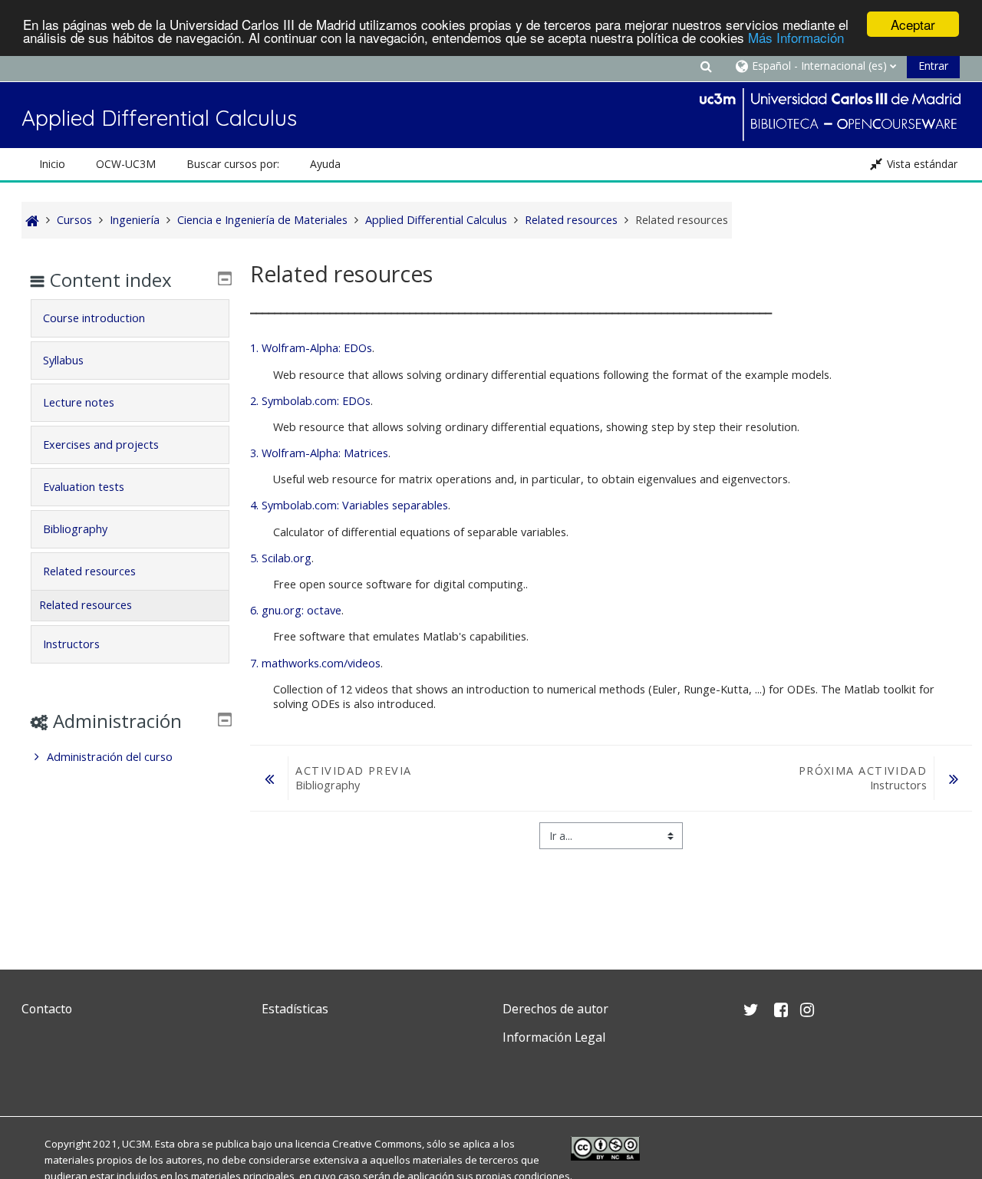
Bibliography (75, 529)
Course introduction (94, 318)
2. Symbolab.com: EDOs (310, 401)
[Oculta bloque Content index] (225, 278)
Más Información (796, 38)
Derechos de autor (555, 1008)
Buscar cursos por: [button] (232, 163)
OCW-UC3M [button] (126, 163)
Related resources (89, 571)
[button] (706, 65)
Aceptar (913, 24)
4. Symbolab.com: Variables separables (349, 505)
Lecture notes (78, 402)
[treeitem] (130, 757)
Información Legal (554, 1037)
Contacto (46, 1008)
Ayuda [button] (325, 163)
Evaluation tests (83, 486)
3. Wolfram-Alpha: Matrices (319, 453)
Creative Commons (377, 1144)
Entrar (933, 65)
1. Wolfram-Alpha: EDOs (311, 348)
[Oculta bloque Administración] (225, 719)
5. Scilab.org (280, 558)
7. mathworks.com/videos (315, 663)
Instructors (71, 644)
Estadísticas (295, 1008)
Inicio (52, 163)
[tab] (129, 318)
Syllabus (63, 360)
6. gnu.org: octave (295, 610)
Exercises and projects (101, 444)
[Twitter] (36, 1073)
